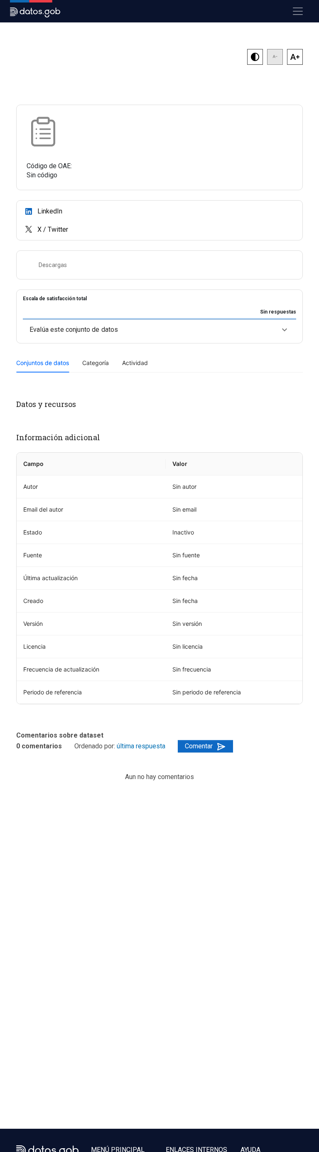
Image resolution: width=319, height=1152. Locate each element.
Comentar (199, 746)
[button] (159, 330)
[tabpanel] (159, 551)
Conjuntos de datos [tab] (42, 362)
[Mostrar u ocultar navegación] (298, 11)
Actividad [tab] (135, 362)
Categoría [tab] (95, 362)
